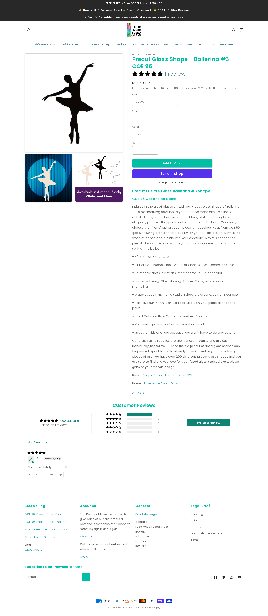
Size (134, 110)
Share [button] (140, 393)
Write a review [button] (208, 423)
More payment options (172, 182)
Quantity (137, 143)
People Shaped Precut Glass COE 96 (170, 375)
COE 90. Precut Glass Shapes (45, 522)
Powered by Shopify (150, 607)
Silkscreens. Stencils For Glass (46, 529)
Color (135, 127)
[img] (37, 453)
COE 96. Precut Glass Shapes (45, 514)
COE (134, 94)
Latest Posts (33, 549)
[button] (29, 30)
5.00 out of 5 (69, 421)
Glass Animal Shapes (40, 537)
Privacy (196, 527)
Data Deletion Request (206, 533)
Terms (195, 540)
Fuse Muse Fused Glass (161, 383)
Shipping (197, 514)
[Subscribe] (86, 577)
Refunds (196, 520)
